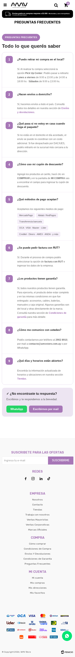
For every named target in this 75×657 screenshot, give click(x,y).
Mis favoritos (37, 592)
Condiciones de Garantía (37, 558)
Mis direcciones (38, 587)
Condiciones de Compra (37, 548)
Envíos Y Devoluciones (37, 553)
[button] (56, 5)
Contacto (37, 504)
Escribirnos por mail (46, 409)
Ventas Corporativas (37, 524)
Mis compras (37, 582)
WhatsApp (16, 409)
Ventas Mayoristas (37, 519)
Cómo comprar (37, 543)
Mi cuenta (37, 577)
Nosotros (37, 499)
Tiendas (21, 378)
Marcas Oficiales (37, 529)
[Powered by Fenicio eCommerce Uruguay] (67, 652)
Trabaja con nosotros (37, 514)
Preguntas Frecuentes (37, 563)
